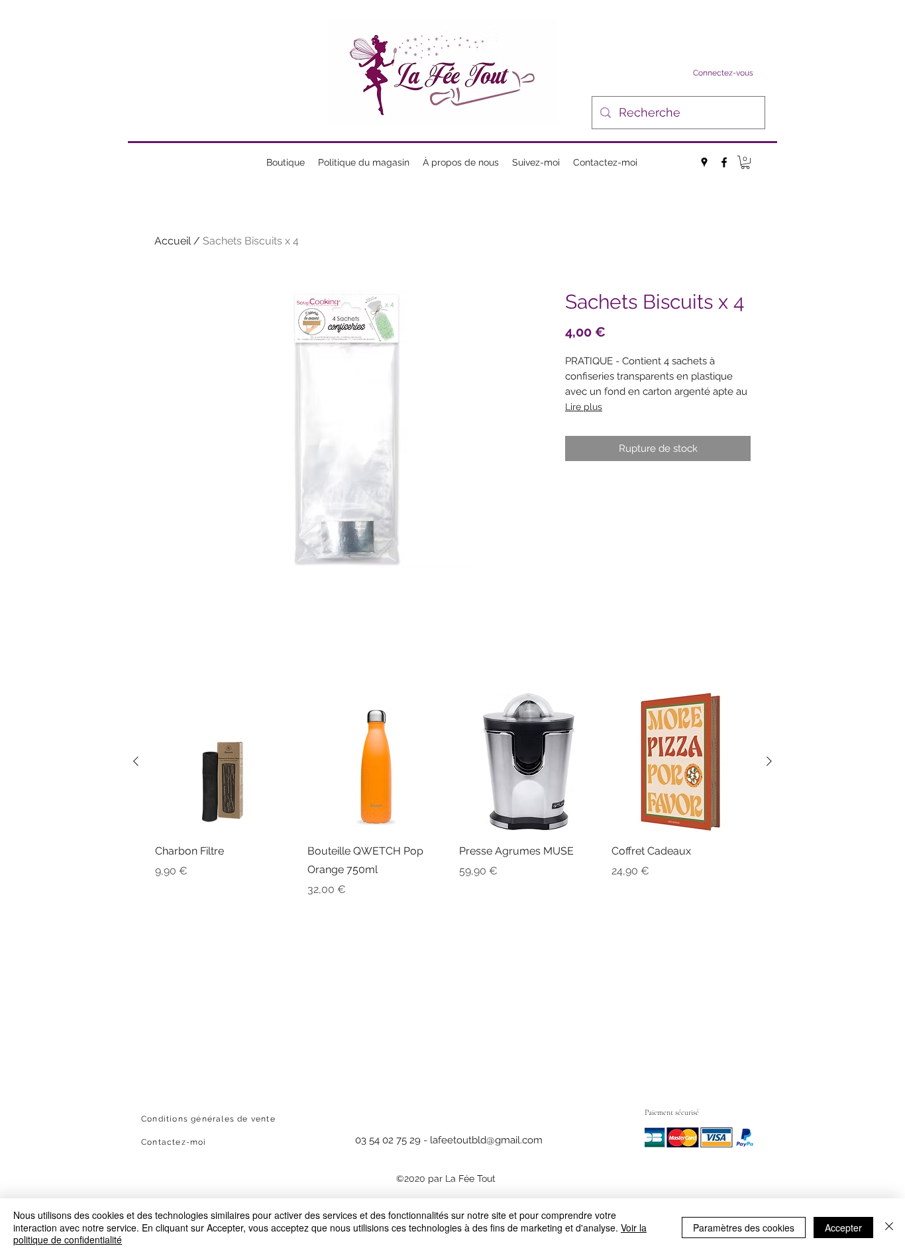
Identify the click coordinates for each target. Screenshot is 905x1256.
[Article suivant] (769, 761)
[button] (745, 162)
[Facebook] (724, 162)
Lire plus (583, 406)
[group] (452, 795)
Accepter (843, 1227)
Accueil (172, 241)
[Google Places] (704, 162)
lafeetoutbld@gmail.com (486, 1140)
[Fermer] (889, 1227)
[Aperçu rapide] (224, 761)
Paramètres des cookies (743, 1227)
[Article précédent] (136, 761)
